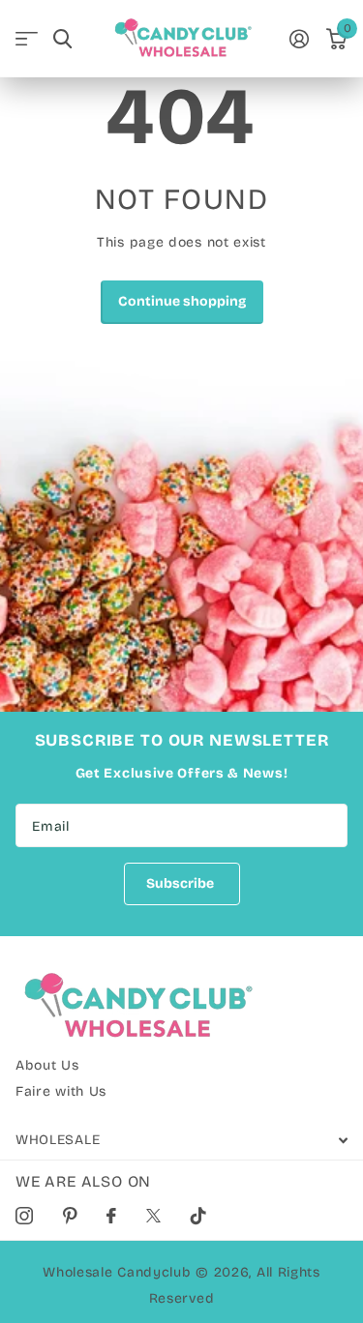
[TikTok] (199, 1215)
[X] (154, 1215)
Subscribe (181, 883)
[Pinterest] (70, 1215)
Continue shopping (182, 301)
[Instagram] (24, 1215)
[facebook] (111, 1215)
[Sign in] (300, 38)
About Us (47, 1065)
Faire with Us (60, 1091)
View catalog (26, 39)
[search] (62, 39)
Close (181, 1140)
